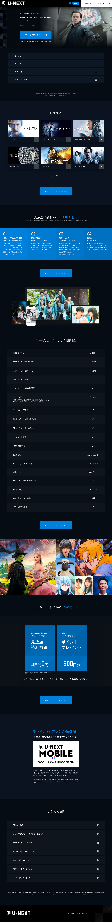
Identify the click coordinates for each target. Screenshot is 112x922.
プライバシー (78, 913)
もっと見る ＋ (56, 176)
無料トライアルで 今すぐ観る (95, 3)
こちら (49, 41)
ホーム (68, 913)
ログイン (76, 3)
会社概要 (72, 913)
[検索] (70, 3)
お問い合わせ (84, 913)
